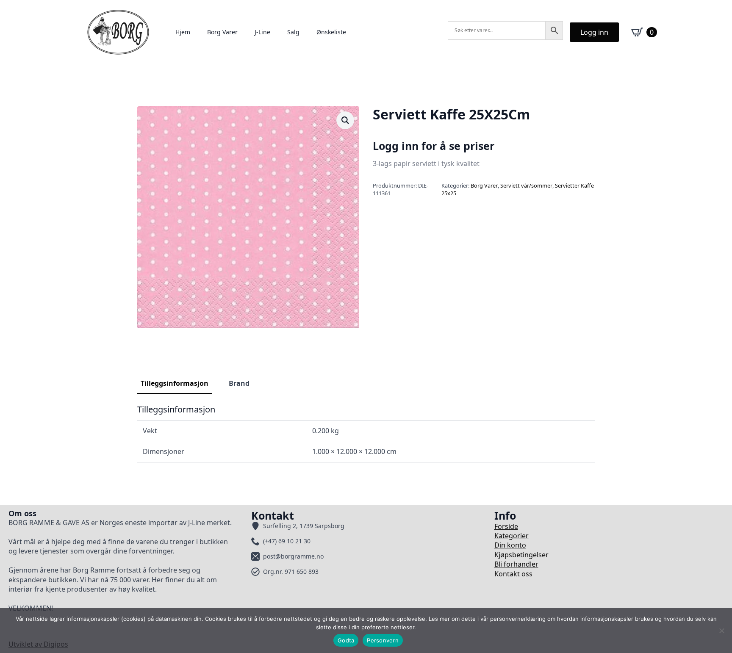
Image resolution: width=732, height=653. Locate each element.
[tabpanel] (366, 433)
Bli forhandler (516, 564)
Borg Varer (222, 32)
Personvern (383, 640)
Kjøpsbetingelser (521, 554)
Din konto (510, 545)
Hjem (182, 32)
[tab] (174, 383)
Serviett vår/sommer (526, 185)
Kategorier (511, 535)
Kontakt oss (513, 573)
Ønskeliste (331, 32)
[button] (345, 120)
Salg (293, 32)
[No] (721, 630)
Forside (506, 526)
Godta (346, 640)
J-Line (262, 32)
